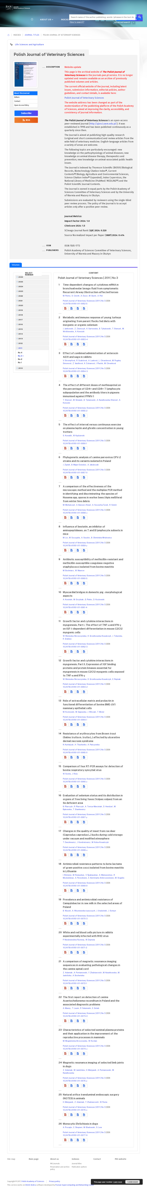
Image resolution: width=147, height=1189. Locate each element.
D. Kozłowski (98, 599)
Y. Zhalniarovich (95, 973)
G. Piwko (88, 599)
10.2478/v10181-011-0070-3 (75, 919)
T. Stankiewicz (79, 809)
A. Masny (67, 1008)
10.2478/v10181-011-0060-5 (75, 578)
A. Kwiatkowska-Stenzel (107, 400)
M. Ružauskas (79, 875)
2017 (21, 320)
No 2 (20, 359)
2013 (21, 339)
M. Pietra (67, 296)
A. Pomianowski (81, 973)
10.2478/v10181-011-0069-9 (75, 886)
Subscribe (26, 113)
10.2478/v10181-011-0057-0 (75, 473)
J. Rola (75, 774)
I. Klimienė (67, 875)
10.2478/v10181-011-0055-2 (75, 411)
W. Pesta (103, 1102)
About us (46, 19)
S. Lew (99, 1127)
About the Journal (21, 93)
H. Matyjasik (91, 1070)
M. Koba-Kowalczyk (100, 842)
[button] (66, 309)
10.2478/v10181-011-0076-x (75, 1110)
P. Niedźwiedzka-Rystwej (74, 940)
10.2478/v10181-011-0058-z (75, 513)
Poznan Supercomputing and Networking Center (74, 1185)
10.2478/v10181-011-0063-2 (75, 687)
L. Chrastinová (105, 360)
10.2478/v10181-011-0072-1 (75, 983)
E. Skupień (78, 1127)
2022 (21, 296)
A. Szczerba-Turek (100, 505)
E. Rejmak (116, 679)
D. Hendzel (108, 806)
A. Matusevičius (106, 875)
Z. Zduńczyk (80, 329)
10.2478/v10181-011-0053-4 (75, 339)
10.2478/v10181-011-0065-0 (75, 752)
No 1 (20, 362)
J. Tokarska (117, 636)
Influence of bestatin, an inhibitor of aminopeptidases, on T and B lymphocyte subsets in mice (93, 530)
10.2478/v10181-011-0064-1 (75, 720)
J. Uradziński (101, 911)
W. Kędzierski (79, 436)
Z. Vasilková (78, 363)
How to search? (77, 22)
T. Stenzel (116, 329)
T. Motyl (100, 712)
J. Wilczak (92, 712)
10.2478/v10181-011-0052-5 (75, 304)
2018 (21, 315)
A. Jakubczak (93, 465)
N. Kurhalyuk (68, 745)
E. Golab (95, 1008)
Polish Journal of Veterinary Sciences (84, 97)
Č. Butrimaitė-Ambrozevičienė (101, 878)
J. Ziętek (66, 465)
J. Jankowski (68, 329)
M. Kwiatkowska (110, 973)
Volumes (16, 265)
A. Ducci (84, 296)
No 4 (20, 353)
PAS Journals (55, 1164)
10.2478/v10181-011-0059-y (75, 545)
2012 (21, 343)
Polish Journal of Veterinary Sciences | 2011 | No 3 (84, 301)
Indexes (66, 19)
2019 (21, 310)
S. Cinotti (76, 296)
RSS (27, 120)
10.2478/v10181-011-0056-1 (75, 443)
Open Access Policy (21, 105)
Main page (33, 1159)
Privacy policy (54, 1181)
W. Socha (67, 774)
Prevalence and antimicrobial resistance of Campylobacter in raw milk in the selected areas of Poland (92, 903)
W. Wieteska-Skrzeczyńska (75, 636)
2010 (21, 368)
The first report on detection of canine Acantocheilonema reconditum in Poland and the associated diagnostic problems (91, 1001)
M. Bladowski (89, 1127)
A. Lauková (93, 360)
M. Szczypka (74, 538)
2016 (21, 324)
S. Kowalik (67, 436)
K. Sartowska (92, 329)
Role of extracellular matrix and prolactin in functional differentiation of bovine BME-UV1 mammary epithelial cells (89, 704)
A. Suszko (85, 538)
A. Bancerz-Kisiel (83, 505)
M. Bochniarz (68, 570)
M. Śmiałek (78, 400)
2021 (21, 301)
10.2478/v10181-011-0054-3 (75, 371)
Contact (17, 101)
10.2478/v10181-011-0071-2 (75, 948)
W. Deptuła (90, 940)
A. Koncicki (79, 331)
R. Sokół (113, 505)
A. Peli (100, 296)
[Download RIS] (72, 309)
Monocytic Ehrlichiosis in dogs (80, 1123)
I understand (132, 1182)
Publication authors (79, 1167)
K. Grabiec (67, 639)
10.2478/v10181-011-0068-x (75, 850)
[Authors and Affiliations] (84, 309)
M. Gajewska (81, 712)
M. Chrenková (110, 363)
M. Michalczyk (69, 505)
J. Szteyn (112, 911)
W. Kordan (92, 1041)
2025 (21, 282)
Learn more (117, 1182)
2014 (21, 334)
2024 (21, 287)
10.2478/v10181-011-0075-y (75, 1081)
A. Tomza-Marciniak (93, 806)
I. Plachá (99, 363)
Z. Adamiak (68, 973)
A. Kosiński (68, 599)
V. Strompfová (69, 360)
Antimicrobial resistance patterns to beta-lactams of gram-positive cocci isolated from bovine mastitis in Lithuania (93, 867)
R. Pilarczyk (79, 806)
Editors (16, 97)
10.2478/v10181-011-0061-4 (75, 607)
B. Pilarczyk (68, 806)
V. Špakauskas (92, 875)
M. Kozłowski (69, 712)
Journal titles (32, 35)
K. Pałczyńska (93, 745)
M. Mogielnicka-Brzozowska (75, 1041)
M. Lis (65, 538)
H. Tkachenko (81, 745)
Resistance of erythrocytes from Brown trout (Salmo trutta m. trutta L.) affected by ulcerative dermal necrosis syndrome (91, 737)
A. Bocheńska (78, 975)
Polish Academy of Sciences (33, 1181)
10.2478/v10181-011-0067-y (75, 817)
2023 (21, 291)
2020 (21, 305)
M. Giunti (93, 296)
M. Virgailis (119, 878)
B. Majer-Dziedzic (79, 465)
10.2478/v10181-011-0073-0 (75, 1016)
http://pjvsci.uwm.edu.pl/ (103, 123)
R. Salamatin (85, 1008)
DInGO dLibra (30, 1185)
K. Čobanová (89, 363)
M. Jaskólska (79, 1070)
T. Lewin (75, 1008)
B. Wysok (67, 911)
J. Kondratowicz (84, 842)
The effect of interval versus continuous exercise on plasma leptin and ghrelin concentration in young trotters (93, 428)
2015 (21, 329)
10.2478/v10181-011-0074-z (75, 1049)
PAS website (120, 1159)
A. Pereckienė (81, 878)
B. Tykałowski (105, 329)
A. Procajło (67, 1127)
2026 (21, 277)
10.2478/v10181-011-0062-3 (75, 647)
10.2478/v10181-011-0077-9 (75, 1135)
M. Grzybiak (79, 599)
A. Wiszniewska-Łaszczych (84, 911)
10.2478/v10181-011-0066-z (75, 782)
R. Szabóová (81, 360)
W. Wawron (79, 570)
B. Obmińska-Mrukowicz (101, 538)
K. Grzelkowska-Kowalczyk (100, 636)
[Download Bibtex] (78, 309)
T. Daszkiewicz (69, 842)
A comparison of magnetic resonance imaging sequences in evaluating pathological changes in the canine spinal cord (91, 965)
